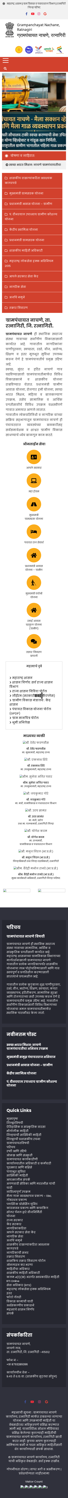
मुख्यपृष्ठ (12, 1119)
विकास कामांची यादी (20, 1301)
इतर (9, 1293)
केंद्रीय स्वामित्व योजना (23, 230)
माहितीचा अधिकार (18, 1269)
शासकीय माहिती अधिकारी (26, 250)
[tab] (34, 666)
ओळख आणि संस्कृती (19, 1155)
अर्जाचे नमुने (17, 297)
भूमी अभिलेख (21, 722)
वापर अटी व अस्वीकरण (45, 1469)
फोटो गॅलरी (14, 1297)
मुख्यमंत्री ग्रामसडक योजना (26, 193)
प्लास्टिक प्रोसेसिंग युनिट (22, 1204)
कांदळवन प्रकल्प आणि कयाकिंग (27, 1208)
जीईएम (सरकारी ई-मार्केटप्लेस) (33, 696)
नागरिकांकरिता (16, 1228)
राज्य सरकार (15, 1220)
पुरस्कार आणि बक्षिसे (19, 1167)
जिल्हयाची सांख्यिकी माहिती (24, 1135)
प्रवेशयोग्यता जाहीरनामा (34, 1473)
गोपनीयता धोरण (17, 1469)
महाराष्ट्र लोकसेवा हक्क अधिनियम (29, 1289)
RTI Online (13, 1281)
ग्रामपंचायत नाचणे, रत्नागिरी (41, 35)
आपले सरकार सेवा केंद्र (23, 276)
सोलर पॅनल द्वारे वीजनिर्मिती (24, 1212)
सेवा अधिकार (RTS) (19, 1285)
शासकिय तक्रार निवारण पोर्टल (26, 1261)
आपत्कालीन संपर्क (18, 1180)
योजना (11, 1216)
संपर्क (10, 1313)
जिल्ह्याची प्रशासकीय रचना (23, 1139)
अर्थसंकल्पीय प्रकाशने (20, 1305)
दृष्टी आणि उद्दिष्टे (17, 1151)
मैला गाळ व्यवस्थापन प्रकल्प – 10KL (29, 1196)
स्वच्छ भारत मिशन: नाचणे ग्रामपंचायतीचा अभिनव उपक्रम (27, 1047)
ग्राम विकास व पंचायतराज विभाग (39, 3)
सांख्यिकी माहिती (17, 1175)
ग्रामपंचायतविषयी (18, 1143)
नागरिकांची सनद (17, 1253)
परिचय (11, 1147)
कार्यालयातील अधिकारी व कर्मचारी (29, 1163)
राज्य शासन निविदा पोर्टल (29, 691)
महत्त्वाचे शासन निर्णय (20, 1309)
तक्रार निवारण (18, 308)
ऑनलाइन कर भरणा (20, 1265)
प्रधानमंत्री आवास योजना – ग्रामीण (30, 204)
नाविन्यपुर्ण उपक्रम (18, 1192)
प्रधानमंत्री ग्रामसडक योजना (26, 240)
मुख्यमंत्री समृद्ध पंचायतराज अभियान (31, 1057)
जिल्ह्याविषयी (15, 1123)
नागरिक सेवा (17, 287)
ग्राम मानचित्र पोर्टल (25, 718)
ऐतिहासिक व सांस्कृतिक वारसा (26, 1127)
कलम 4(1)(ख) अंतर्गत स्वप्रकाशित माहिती (33, 1277)
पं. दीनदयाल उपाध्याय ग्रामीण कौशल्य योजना (32, 1084)
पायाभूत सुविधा (16, 1171)
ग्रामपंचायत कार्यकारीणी (22, 1159)
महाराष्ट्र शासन (14, 3)
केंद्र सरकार (14, 1224)
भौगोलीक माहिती (17, 1131)
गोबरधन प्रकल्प (17, 1200)
